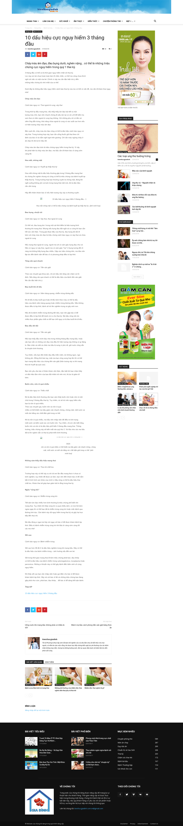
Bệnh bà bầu (48, 28)
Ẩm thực (78, 21)
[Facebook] (120, 794)
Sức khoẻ (63, 21)
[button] (155, 21)
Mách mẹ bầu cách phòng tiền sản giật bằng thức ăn (91, 626)
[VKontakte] (140, 794)
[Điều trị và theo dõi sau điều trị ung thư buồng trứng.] (124, 198)
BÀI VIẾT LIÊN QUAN (34, 662)
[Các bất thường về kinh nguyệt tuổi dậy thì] (124, 209)
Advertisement (143, 824)
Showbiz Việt (144, 384)
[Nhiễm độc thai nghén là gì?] (98, 676)
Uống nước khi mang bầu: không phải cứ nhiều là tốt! (44, 626)
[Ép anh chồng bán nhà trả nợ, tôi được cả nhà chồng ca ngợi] (124, 243)
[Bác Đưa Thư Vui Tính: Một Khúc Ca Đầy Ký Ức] (31, 765)
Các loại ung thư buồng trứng (134, 156)
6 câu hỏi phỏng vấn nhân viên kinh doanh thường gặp (127, 410)
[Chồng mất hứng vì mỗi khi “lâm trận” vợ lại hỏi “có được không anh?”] (124, 231)
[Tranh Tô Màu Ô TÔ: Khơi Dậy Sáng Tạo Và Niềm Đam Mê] (31, 741)
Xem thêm (137, 277)
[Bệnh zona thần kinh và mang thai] (38, 676)
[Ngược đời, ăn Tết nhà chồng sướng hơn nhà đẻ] (124, 255)
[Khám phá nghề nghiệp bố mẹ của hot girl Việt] (148, 378)
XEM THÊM (49, 662)
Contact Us (154, 824)
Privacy (132, 824)
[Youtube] (147, 794)
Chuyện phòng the (112, 21)
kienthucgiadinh (34, 49)
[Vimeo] (133, 794)
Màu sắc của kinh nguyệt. (142, 171)
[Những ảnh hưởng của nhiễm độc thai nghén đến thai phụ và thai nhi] (68, 676)
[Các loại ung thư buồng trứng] (138, 138)
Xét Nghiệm (143, 405)
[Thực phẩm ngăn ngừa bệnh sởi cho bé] (77, 753)
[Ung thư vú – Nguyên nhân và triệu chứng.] (124, 186)
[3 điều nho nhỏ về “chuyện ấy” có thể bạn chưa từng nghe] (77, 765)
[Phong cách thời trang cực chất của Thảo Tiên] (77, 741)
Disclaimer (124, 824)
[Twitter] (126, 794)
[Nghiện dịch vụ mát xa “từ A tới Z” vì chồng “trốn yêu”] (124, 267)
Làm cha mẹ (48, 21)
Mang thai (32, 21)
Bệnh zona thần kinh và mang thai (37, 688)
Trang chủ (28, 28)
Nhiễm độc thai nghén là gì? (94, 688)
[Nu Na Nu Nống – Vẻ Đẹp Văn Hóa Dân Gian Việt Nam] (31, 753)
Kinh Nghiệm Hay (123, 405)
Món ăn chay (122, 384)
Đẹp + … (129, 21)
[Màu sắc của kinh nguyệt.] (124, 174)
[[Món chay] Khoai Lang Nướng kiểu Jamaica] (127, 378)
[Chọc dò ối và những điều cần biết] (148, 399)
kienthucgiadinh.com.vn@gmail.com (88, 808)
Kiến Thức (92, 21)
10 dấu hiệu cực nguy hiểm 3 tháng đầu (41, 593)
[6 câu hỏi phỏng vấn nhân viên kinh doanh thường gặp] (127, 399)
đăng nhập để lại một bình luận (37, 710)
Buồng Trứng (122, 152)
